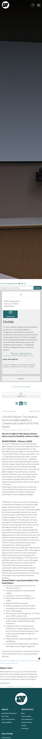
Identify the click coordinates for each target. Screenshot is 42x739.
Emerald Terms (11, 686)
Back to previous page (21, 386)
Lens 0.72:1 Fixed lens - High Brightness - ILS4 (18, 355)
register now (5, 683)
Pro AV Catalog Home (9, 283)
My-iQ (23, 283)
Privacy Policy (19, 686)
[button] (39, 5)
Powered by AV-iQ (28, 686)
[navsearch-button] (33, 5)
